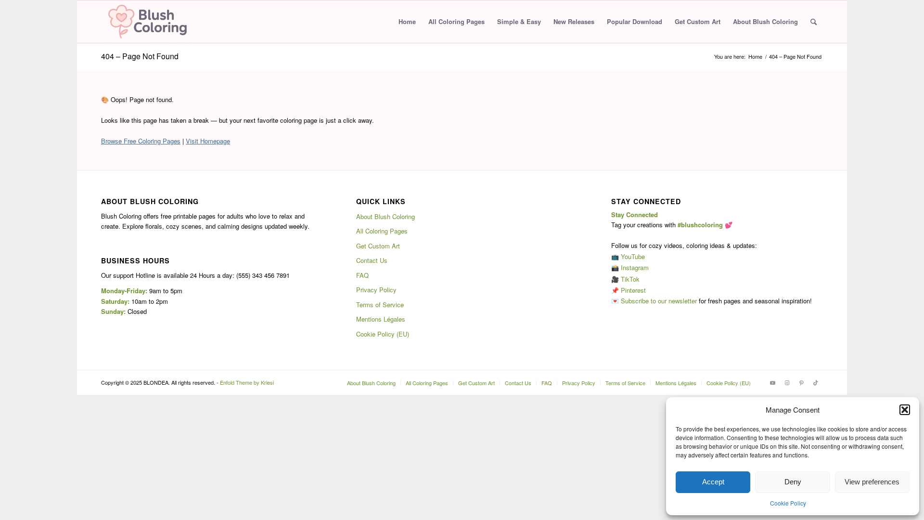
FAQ (362, 275)
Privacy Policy (376, 289)
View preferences (872, 482)
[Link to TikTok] (815, 382)
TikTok (630, 279)
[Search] (813, 21)
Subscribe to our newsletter (659, 300)
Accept (713, 482)
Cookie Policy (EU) (382, 333)
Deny (792, 482)
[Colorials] (147, 21)
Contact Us (371, 260)
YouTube (633, 256)
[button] (905, 410)
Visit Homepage (208, 140)
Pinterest (633, 290)
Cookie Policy (788, 503)
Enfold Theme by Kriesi (247, 382)
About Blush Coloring (385, 216)
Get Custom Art (378, 245)
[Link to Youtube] (772, 382)
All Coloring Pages (382, 230)
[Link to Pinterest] (801, 382)
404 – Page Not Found (140, 56)
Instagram (635, 267)
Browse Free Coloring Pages (140, 140)
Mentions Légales (380, 319)
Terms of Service (380, 304)
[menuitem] (407, 21)
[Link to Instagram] (787, 382)
